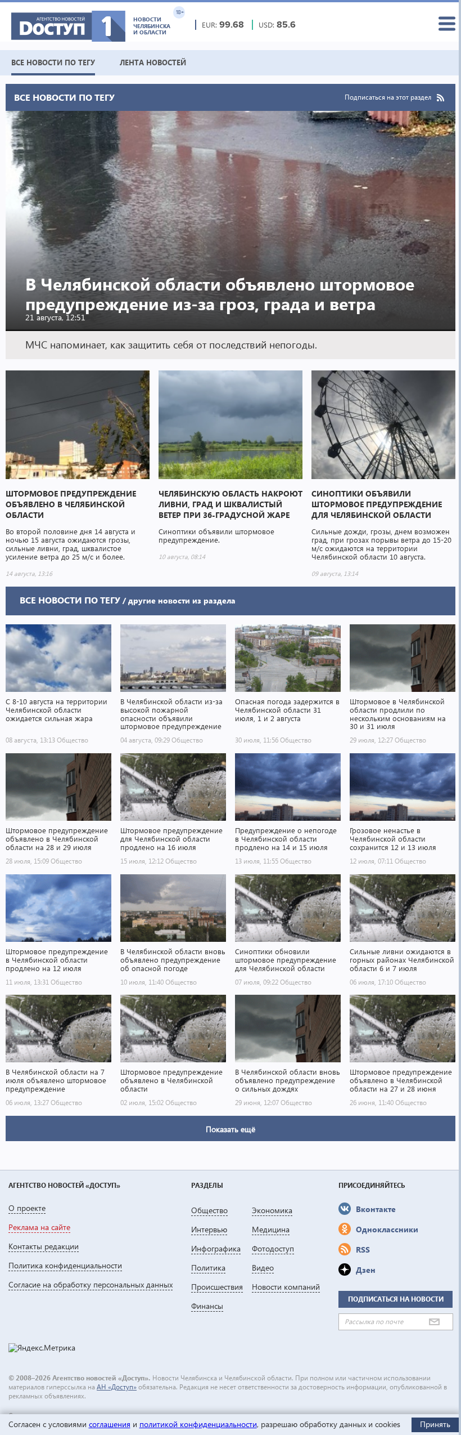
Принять (435, 1424)
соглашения (109, 1424)
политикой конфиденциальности (198, 1424)
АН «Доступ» (117, 1387)
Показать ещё (230, 1129)
